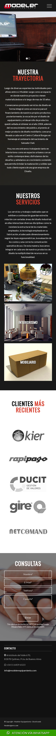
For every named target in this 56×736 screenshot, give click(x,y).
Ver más (27, 42)
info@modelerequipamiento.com (20, 670)
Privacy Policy (17, 626)
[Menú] (48, 5)
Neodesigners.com (11, 725)
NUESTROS (28, 198)
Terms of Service (33, 626)
